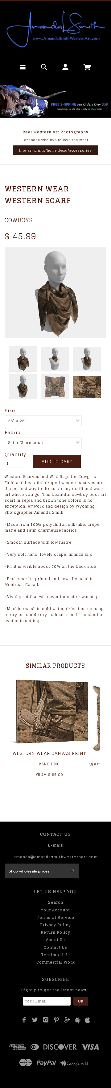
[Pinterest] (56, 1020)
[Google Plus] (67, 1020)
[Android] (77, 1020)
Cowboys (19, 220)
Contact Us (55, 947)
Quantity (15, 454)
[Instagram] (46, 1020)
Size (10, 410)
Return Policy (55, 932)
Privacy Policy (55, 925)
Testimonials (55, 955)
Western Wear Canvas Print (49, 753)
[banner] (55, 29)
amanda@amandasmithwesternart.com (56, 857)
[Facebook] (24, 1020)
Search (55, 902)
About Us (55, 939)
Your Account (55, 910)
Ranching (49, 764)
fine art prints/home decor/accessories (55, 150)
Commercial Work (55, 962)
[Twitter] (35, 1020)
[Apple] (87, 1020)
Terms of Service (55, 917)
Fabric (12, 432)
